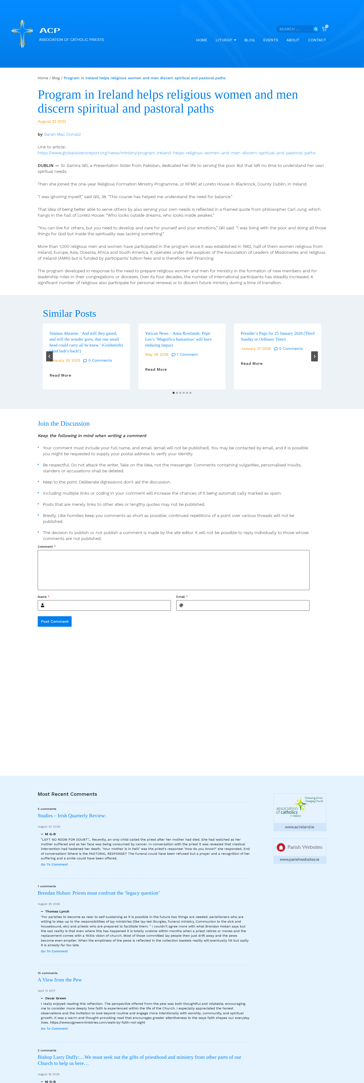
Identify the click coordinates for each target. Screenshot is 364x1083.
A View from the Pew (60, 979)
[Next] (314, 356)
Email (182, 597)
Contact (317, 40)
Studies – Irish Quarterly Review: (72, 815)
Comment (47, 546)
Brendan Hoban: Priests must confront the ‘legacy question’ (100, 893)
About (293, 40)
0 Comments (100, 360)
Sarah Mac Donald (62, 134)
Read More (60, 375)
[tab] (174, 393)
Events (270, 40)
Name (44, 597)
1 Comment (187, 354)
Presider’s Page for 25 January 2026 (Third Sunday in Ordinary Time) (277, 336)
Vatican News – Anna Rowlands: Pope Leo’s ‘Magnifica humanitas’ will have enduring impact (178, 339)
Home (201, 40)
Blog (249, 40)
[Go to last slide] (49, 356)
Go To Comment (54, 864)
